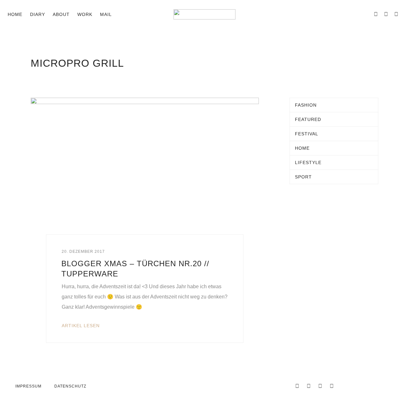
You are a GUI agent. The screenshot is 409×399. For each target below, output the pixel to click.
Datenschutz (70, 386)
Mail (106, 14)
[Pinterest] (396, 14)
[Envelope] (365, 14)
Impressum (28, 386)
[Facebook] (376, 14)
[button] (122, 14)
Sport (303, 176)
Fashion (306, 105)
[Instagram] (386, 14)
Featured (308, 119)
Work (84, 14)
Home (15, 14)
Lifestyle (308, 162)
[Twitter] (309, 386)
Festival (306, 133)
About (61, 14)
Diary (37, 14)
